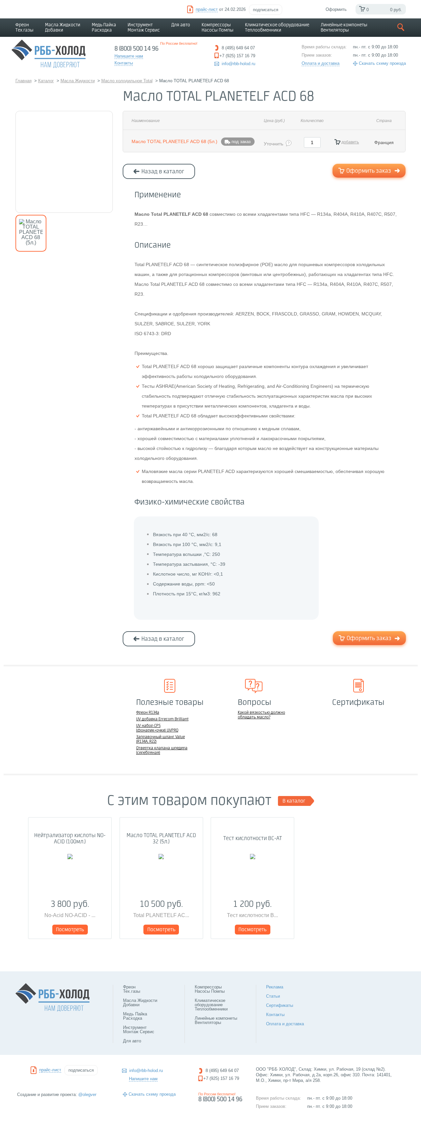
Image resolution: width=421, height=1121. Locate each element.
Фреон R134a (147, 712)
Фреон (24, 27)
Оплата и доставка (320, 63)
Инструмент (144, 27)
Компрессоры (218, 27)
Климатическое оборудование (277, 27)
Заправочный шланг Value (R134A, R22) (160, 739)
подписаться (265, 9)
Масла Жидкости (62, 27)
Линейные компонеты (344, 27)
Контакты (275, 1014)
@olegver (87, 1094)
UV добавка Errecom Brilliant (162, 719)
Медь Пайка (104, 27)
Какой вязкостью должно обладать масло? (261, 715)
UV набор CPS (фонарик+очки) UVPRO (157, 728)
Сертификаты (279, 1005)
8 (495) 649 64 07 (222, 1070)
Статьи (273, 996)
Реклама (274, 986)
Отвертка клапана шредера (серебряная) (161, 750)
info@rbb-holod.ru (238, 63)
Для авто (180, 25)
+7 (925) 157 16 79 (221, 1078)
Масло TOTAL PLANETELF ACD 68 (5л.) (174, 141)
